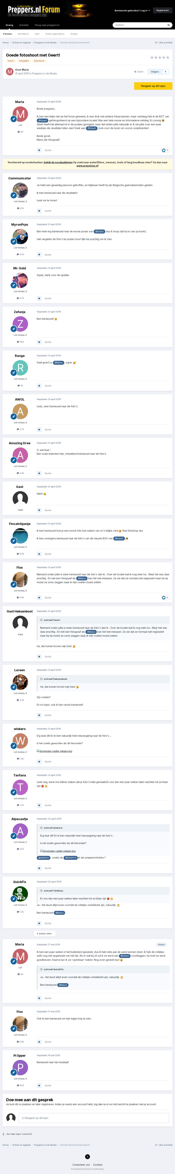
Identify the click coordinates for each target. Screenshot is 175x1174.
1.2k (21, 911)
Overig (9, 25)
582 (21, 341)
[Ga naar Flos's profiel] (20, 579)
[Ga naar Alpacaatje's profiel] (20, 831)
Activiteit (23, 25)
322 (21, 848)
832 (21, 1085)
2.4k (21, 473)
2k (21, 385)
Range (20, 356)
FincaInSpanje (19, 524)
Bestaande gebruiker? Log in (132, 10)
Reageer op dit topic (153, 85)
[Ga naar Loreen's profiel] (20, 682)
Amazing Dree (19, 443)
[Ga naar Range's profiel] (20, 368)
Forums (7, 33)
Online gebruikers (54, 33)
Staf (37, 33)
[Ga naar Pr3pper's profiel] (20, 1067)
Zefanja (19, 312)
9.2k (21, 553)
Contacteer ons (81, 1164)
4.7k (21, 298)
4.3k (21, 700)
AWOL (19, 399)
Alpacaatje (19, 819)
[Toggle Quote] (41, 620)
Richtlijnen (23, 33)
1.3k (21, 805)
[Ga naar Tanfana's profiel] (20, 787)
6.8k (21, 597)
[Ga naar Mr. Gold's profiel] (20, 280)
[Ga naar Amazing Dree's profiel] (20, 455)
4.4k (21, 254)
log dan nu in (101, 1104)
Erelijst (74, 33)
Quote (48, 150)
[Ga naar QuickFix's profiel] (20, 894)
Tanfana (19, 775)
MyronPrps (19, 224)
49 (21, 131)
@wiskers (43, 857)
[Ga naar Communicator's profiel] (20, 190)
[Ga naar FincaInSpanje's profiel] (20, 536)
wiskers (20, 729)
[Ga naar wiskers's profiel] (20, 741)
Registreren (163, 10)
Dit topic (156, 25)
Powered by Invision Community (87, 1169)
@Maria (59, 362)
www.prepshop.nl (87, 165)
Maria (25, 69)
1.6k (21, 758)
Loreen (19, 670)
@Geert (42, 120)
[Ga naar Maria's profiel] (10, 71)
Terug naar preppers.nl (47, 25)
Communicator (19, 178)
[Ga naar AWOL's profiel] (20, 411)
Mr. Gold (19, 268)
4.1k (21, 208)
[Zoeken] (168, 25)
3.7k (21, 429)
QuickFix (19, 882)
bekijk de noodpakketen (58, 162)
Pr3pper (20, 1055)
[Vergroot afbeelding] (163, 120)
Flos (20, 567)
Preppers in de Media (44, 73)
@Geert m (70, 857)
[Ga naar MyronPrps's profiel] (20, 236)
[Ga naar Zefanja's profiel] (20, 324)
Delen (140, 71)
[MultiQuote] (39, 150)
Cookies (98, 1164)
